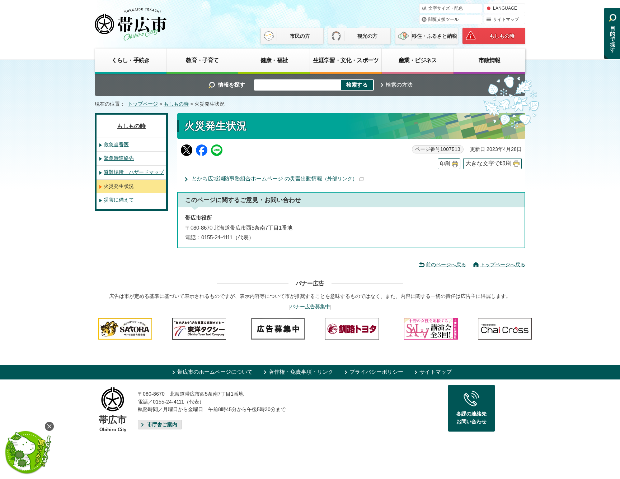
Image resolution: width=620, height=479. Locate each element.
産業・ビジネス (418, 60)
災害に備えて (119, 200)
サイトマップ (506, 19)
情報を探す (231, 85)
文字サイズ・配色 (445, 8)
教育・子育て (202, 60)
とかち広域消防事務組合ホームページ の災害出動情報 (274, 178)
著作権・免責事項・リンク (301, 372)
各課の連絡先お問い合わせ (471, 417)
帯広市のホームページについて (215, 372)
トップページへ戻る (502, 264)
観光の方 (367, 36)
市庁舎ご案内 (162, 424)
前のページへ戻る (446, 264)
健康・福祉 (274, 60)
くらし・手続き (131, 60)
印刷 (445, 163)
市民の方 (300, 36)
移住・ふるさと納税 (434, 36)
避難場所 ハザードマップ (134, 172)
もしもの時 (502, 36)
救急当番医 (116, 144)
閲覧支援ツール (443, 19)
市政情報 (490, 60)
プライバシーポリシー (376, 372)
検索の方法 (399, 85)
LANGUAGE (505, 8)
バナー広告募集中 (310, 306)
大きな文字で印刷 (488, 163)
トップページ (143, 104)
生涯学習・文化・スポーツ (346, 60)
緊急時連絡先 (119, 158)
